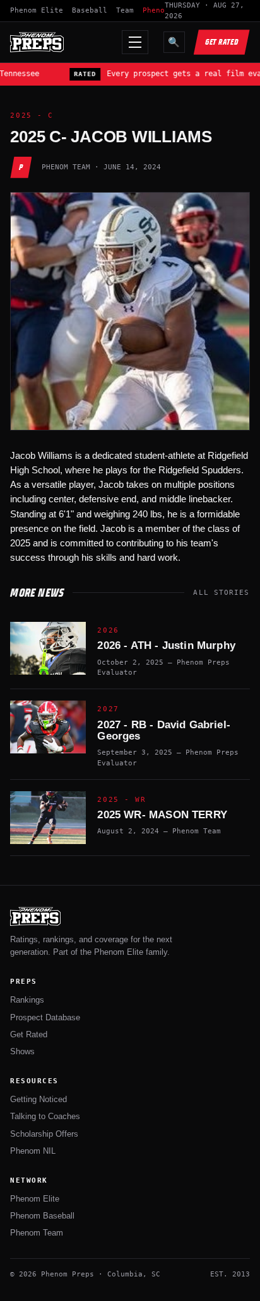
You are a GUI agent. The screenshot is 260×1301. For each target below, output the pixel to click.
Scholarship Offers (44, 1134)
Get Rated (222, 42)
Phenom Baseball (42, 1215)
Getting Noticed (38, 1099)
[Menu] (135, 42)
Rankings (27, 1000)
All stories (221, 593)
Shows (22, 1051)
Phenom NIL (33, 1151)
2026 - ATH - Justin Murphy (166, 645)
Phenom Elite (36, 10)
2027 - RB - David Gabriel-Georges (163, 730)
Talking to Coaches (45, 1116)
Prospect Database (45, 1017)
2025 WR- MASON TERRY (162, 815)
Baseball (89, 10)
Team (125, 10)
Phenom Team (36, 1232)
